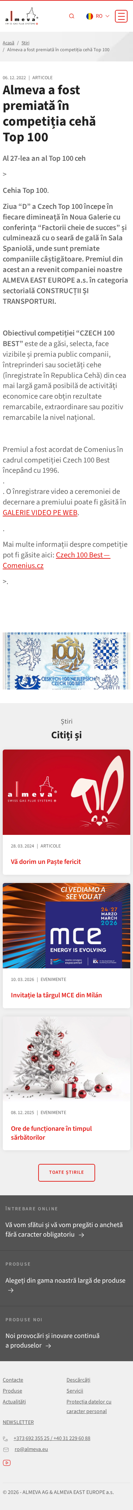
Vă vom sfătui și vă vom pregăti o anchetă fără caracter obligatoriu (64, 1229)
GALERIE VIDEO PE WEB (40, 512)
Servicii (74, 1391)
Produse (12, 1391)
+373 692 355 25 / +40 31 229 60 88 (52, 1438)
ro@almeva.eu (31, 1449)
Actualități (14, 1402)
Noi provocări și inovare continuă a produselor (52, 1340)
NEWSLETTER (18, 1422)
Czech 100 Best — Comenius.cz (56, 560)
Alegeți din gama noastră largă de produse (65, 1280)
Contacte (13, 1380)
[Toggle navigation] (121, 16)
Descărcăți (78, 1380)
